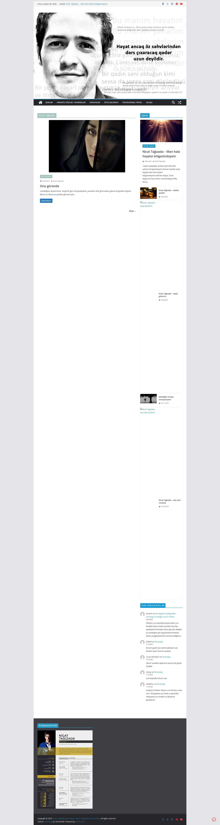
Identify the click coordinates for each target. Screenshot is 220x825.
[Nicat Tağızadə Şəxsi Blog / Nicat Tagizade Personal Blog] (40, 102)
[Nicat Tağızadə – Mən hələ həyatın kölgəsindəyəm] (161, 131)
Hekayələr (95, 102)
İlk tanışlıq (159, 641)
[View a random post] (179, 102)
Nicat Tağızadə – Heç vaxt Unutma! (170, 501)
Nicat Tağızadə (46, 176)
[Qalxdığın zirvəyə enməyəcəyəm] (148, 400)
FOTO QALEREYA (111, 102)
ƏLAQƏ (149, 102)
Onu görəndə (49, 186)
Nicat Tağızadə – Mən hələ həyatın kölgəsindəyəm (86, 4)
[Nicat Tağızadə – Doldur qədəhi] (148, 193)
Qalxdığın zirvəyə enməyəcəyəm (166, 398)
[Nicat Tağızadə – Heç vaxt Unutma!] (148, 503)
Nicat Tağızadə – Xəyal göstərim (168, 294)
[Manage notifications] (214, 819)
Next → (132, 211)
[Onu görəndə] (86, 146)
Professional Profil (132, 102)
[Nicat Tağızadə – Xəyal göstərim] (148, 296)
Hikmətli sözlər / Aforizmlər (71, 102)
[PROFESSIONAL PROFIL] (65, 732)
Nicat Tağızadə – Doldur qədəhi (169, 191)
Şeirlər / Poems (148, 146)
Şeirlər (49, 102)
